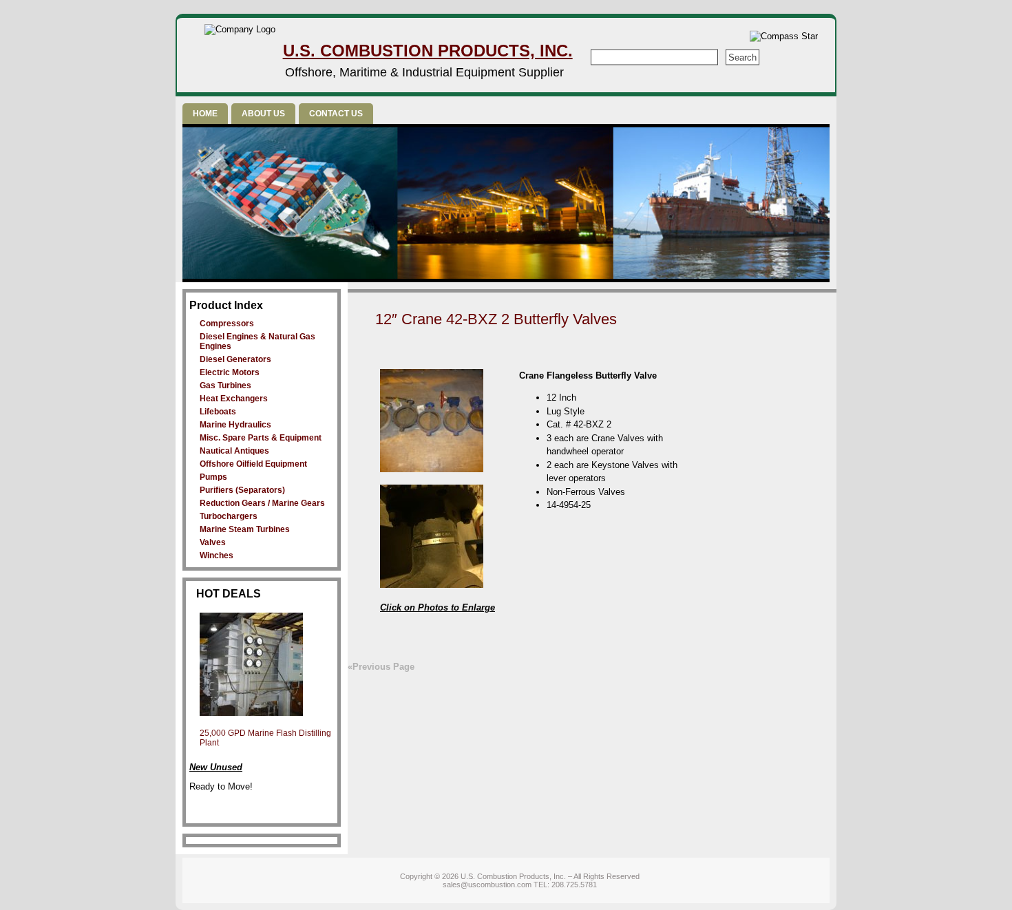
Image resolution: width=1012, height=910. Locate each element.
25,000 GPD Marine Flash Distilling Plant (265, 738)
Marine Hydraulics (235, 425)
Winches (216, 555)
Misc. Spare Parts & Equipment (260, 438)
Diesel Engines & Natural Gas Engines (257, 341)
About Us (263, 113)
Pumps (213, 477)
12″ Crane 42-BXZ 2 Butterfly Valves (496, 319)
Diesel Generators (235, 359)
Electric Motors (230, 372)
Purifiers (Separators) (242, 490)
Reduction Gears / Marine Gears (262, 503)
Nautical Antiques (234, 451)
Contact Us (336, 113)
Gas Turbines (225, 385)
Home (205, 113)
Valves (213, 542)
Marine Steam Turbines (245, 529)
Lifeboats (218, 411)
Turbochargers (228, 516)
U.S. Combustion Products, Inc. (428, 50)
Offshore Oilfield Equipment (253, 464)
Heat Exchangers (234, 398)
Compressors (227, 323)
